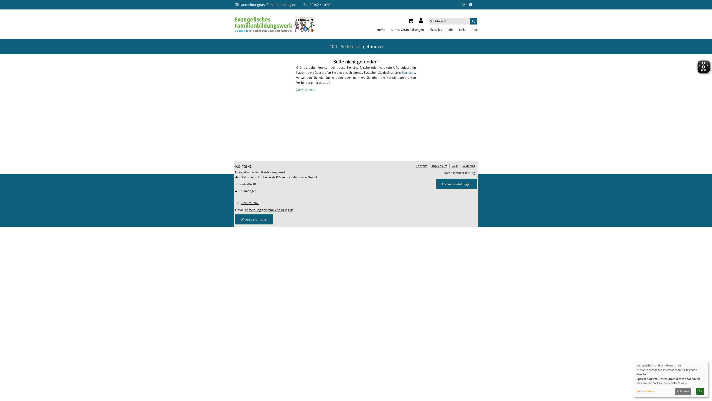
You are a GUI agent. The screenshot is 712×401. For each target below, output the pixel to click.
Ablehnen (683, 391)
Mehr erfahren (646, 391)
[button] (421, 22)
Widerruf (469, 166)
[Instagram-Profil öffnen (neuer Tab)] (464, 5)
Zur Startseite (305, 90)
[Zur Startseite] (275, 24)
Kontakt (421, 166)
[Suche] (473, 21)
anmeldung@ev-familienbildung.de (269, 210)
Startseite (408, 73)
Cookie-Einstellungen (456, 184)
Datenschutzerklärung (459, 173)
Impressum (439, 166)
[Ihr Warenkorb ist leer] (410, 22)
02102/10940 (250, 203)
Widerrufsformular (254, 219)
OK (700, 391)
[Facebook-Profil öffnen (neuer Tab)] (471, 5)
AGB (455, 166)
